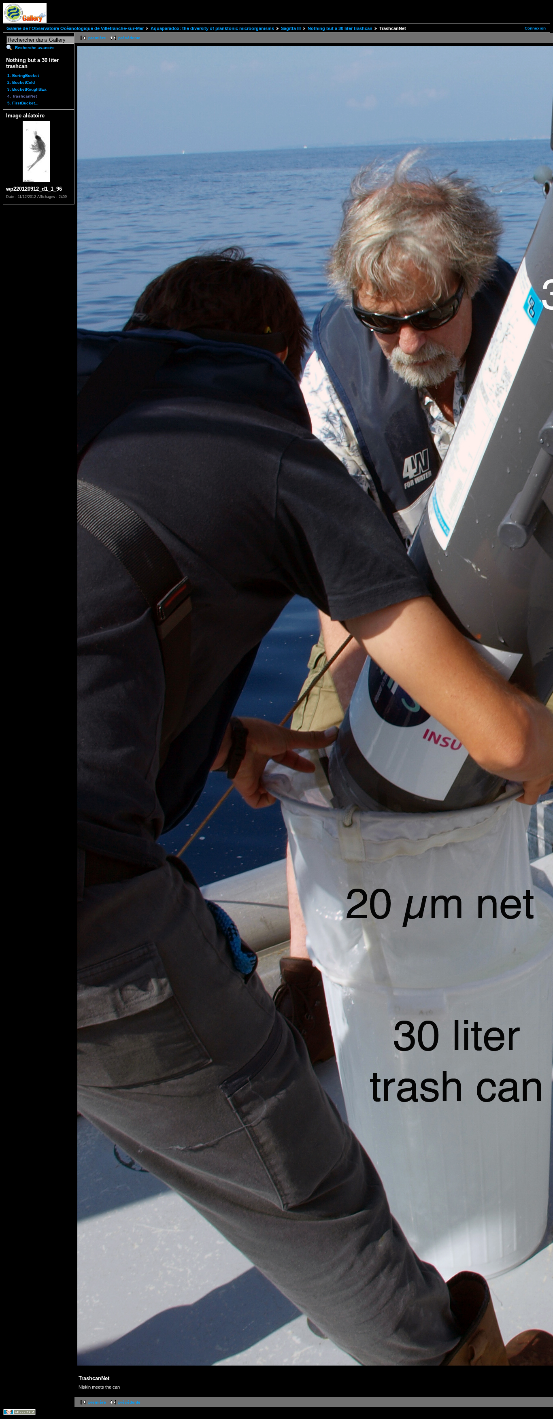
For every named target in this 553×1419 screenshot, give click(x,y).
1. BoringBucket (23, 75)
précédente (129, 38)
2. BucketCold (21, 82)
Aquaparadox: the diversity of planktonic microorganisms (212, 28)
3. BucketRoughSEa (27, 89)
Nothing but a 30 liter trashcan (340, 28)
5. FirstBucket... (22, 103)
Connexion (535, 28)
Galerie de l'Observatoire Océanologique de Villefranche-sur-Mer (75, 28)
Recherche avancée (35, 47)
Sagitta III (291, 28)
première (97, 38)
